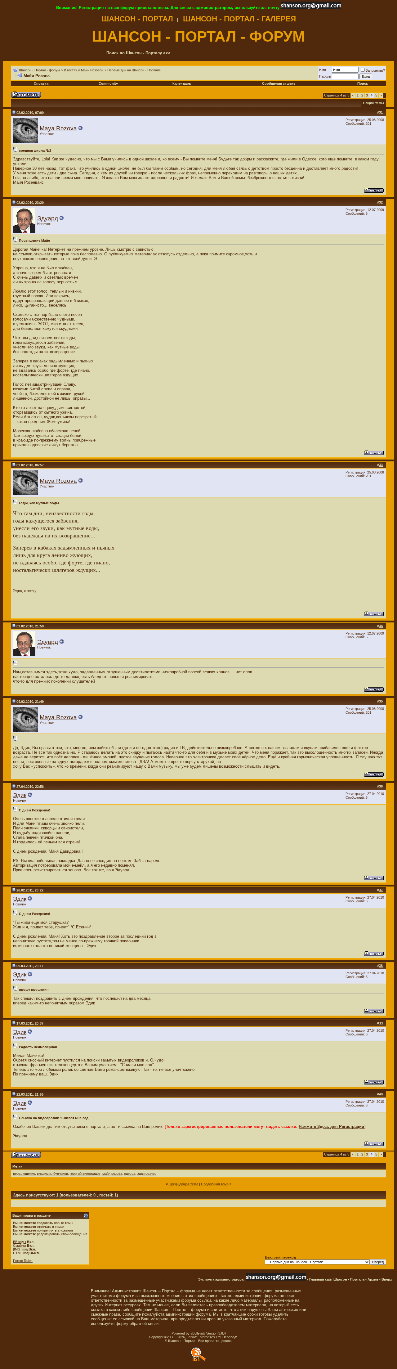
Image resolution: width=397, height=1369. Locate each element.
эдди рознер (146, 1173)
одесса (129, 1173)
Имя (322, 70)
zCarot (243, 1337)
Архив (373, 1279)
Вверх (386, 1279)
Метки (17, 1166)
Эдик (19, 795)
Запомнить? (375, 70)
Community (108, 83)
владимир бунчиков (52, 1173)
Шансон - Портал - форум (39, 70)
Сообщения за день (279, 83)
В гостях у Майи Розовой (83, 70)
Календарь (181, 83)
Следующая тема (215, 1184)
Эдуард (47, 218)
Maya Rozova (58, 128)
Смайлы (19, 1245)
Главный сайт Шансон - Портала (336, 1279)
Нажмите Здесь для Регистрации (331, 1126)
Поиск (362, 83)
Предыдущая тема (183, 1184)
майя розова (112, 1173)
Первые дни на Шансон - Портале (134, 70)
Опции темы (373, 103)
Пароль (325, 76)
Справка (41, 83)
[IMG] (17, 1249)
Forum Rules (23, 1261)
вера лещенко (24, 1173)
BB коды (19, 1242)
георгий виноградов (85, 1173)
